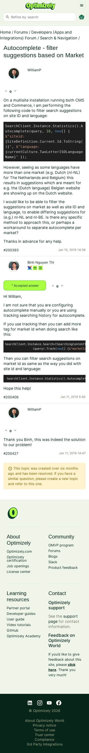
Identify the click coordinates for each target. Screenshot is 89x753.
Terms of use (44, 730)
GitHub (12, 630)
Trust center (44, 735)
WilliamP (34, 70)
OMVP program (61, 545)
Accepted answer (25, 285)
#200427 (10, 453)
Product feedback (63, 567)
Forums (21, 32)
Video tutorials (19, 625)
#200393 (11, 250)
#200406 (11, 397)
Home (5, 32)
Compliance (44, 739)
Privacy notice (44, 725)
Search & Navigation (58, 38)
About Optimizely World (44, 720)
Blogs (52, 556)
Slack (52, 562)
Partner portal (18, 608)
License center (18, 571)
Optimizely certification (17, 559)
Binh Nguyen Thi (40, 262)
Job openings (18, 566)
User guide (15, 619)
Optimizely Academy (24, 636)
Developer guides (21, 613)
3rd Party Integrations (45, 744)
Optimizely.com (19, 551)
